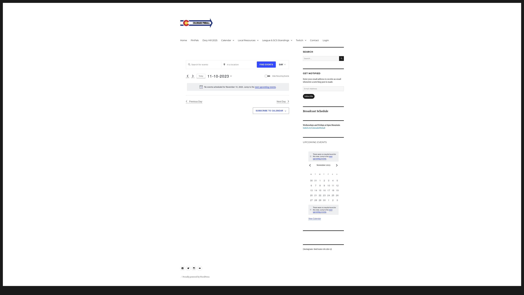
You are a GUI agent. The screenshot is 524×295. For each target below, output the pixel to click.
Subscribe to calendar (269, 110)
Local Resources (246, 40)
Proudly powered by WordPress (196, 277)
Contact (314, 40)
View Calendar (314, 218)
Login (326, 40)
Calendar (226, 40)
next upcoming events (265, 86)
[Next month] (337, 165)
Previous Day (195, 101)
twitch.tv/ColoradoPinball (314, 128)
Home (183, 40)
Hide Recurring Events (280, 76)
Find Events (266, 64)
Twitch (299, 40)
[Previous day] (187, 76)
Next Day (281, 101)
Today (201, 76)
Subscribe (308, 96)
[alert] (238, 87)
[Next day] (192, 76)
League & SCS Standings (275, 40)
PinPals (195, 40)
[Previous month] (310, 165)
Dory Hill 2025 (210, 40)
